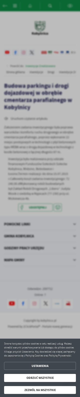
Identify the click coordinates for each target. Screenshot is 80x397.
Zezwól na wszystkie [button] (40, 390)
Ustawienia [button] (40, 366)
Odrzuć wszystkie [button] (40, 378)
